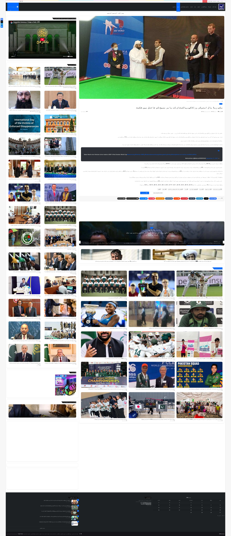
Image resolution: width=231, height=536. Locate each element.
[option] (151, 233)
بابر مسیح (208, 189)
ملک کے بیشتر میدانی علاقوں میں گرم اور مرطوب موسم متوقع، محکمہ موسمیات (61, 133)
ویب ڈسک (220, 111)
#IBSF (142, 154)
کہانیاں (25, 533)
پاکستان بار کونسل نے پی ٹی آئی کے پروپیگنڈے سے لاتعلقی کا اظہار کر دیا (56, 511)
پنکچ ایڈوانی (193, 189)
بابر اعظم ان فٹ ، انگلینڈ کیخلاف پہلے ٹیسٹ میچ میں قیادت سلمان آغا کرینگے (159, 358)
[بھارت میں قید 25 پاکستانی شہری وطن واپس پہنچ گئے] (24, 146)
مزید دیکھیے (42, 528)
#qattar (165, 154)
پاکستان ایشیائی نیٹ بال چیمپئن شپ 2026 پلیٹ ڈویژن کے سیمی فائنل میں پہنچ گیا (110, 419)
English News (20, 533)
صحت (195, 6)
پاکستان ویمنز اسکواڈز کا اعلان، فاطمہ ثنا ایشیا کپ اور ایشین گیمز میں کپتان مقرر (205, 388)
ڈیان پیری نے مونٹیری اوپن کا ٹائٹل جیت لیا (166, 297)
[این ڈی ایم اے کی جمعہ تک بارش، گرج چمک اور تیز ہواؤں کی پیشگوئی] (24, 238)
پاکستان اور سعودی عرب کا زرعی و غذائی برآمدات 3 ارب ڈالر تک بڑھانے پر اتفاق (24, 86)
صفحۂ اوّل (214, 6)
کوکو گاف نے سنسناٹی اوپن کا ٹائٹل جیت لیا (118, 328)
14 (211, 507)
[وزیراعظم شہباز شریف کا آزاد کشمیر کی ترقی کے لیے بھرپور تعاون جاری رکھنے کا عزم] (24, 353)
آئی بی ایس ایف (217, 189)
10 (179, 505)
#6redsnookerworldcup (151, 154)
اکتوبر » (219, 515)
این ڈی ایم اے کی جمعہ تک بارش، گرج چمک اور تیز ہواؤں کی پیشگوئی (27, 247)
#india (169, 154)
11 (169, 505)
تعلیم (198, 6)
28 (211, 512)
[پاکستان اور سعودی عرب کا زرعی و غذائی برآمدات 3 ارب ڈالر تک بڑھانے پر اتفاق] (24, 76)
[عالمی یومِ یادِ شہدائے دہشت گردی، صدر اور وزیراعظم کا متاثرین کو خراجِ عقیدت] (74, 523)
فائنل (164, 189)
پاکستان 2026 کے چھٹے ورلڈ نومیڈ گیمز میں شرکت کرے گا (116, 358)
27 (220, 512)
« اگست (223, 515)
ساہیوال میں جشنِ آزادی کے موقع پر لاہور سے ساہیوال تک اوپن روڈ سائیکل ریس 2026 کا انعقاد (204, 419)
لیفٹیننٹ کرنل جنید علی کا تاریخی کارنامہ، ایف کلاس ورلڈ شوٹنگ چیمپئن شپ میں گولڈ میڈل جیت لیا (155, 388)
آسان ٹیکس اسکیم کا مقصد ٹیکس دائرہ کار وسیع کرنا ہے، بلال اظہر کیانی (62, 178)
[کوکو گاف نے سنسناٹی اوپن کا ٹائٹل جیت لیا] (104, 314)
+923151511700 (148, 504)
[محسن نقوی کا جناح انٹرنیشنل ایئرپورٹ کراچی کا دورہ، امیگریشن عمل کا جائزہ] (60, 285)
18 (169, 507)
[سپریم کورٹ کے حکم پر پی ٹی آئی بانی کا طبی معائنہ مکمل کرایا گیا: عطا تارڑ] (74, 518)
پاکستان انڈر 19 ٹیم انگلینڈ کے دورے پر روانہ (117, 297)
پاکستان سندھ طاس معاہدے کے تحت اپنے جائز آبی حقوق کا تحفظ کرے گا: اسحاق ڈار (60, 363)
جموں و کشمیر (63, 533)
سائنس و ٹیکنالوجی (185, 6)
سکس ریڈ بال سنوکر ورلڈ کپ (175, 189)
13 (220, 507)
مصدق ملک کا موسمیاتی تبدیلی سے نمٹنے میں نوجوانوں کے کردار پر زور (26, 340)
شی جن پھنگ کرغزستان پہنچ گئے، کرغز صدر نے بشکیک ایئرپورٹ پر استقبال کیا (61, 109)
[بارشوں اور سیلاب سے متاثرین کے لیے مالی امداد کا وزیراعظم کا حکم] (74, 502)
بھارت (201, 189)
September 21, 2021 (212, 158)
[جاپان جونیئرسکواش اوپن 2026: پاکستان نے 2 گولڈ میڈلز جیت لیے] (199, 344)
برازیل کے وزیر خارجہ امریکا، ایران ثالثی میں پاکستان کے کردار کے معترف (55, 505)
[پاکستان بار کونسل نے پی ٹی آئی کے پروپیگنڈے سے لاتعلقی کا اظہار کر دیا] (74, 512)
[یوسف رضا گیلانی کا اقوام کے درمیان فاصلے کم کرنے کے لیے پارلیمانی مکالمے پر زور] (24, 169)
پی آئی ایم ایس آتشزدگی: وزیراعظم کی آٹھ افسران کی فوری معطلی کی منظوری (25, 225)
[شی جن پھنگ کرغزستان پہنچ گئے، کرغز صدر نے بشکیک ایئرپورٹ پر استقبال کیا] (60, 100)
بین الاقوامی (204, 6)
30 (191, 512)
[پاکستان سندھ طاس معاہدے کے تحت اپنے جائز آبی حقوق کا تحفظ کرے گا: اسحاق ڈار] (60, 353)
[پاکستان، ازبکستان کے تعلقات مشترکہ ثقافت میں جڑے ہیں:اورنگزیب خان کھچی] (60, 192)
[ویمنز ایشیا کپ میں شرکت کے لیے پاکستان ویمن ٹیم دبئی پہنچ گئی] (152, 314)
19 (158, 507)
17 (179, 507)
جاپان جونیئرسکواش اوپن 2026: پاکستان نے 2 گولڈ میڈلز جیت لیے (209, 358)
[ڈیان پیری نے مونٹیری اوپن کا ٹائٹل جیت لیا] (152, 284)
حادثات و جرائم (53, 533)
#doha (160, 154)
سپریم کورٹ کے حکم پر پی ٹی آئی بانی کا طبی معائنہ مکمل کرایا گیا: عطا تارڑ (55, 516)
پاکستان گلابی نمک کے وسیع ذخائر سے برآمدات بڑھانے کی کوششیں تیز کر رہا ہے (61, 317)
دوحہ (186, 189)
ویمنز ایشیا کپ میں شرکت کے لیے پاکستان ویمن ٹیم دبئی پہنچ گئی (162, 328)
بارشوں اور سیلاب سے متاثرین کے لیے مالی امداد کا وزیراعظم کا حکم (57, 500)
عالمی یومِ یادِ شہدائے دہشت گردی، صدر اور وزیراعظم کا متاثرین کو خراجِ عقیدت (55, 521)
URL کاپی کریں (145, 192)
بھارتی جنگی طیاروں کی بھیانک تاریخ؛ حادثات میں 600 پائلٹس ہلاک (151, 233)
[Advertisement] (152, 121)
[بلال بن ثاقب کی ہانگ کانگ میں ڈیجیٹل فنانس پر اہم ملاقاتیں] (24, 308)
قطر (159, 189)
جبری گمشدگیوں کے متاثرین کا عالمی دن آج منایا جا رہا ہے (28, 133)
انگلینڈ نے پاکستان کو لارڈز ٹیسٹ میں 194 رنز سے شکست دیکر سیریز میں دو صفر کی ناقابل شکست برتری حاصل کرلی (200, 297)
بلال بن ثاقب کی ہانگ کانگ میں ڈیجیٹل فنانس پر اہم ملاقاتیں (190, 1)
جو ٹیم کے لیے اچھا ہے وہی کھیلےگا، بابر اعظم (213, 328)
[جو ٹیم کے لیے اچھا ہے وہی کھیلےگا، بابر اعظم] (199, 314)
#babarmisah (131, 154)
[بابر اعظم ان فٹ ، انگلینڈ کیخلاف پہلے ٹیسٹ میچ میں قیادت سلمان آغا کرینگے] (152, 344)
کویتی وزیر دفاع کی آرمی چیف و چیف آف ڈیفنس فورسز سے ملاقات (59, 416)
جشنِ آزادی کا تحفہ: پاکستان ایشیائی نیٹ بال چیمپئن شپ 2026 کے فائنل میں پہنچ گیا (158, 419)
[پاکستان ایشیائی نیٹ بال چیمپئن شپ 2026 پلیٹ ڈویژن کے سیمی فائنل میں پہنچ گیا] (104, 405)
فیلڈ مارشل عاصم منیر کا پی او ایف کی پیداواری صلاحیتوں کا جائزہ (63, 340)
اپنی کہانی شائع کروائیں (12, 533)
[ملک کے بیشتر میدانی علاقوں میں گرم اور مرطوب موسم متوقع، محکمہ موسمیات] (60, 124)
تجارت (191, 6)
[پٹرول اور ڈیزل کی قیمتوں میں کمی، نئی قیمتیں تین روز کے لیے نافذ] (24, 261)
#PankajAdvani (175, 154)
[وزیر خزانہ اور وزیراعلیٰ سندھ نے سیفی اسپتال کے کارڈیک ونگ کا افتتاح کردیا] (60, 146)
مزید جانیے (149, 505)
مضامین (174, 6)
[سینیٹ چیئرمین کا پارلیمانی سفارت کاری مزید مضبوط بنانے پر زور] (24, 285)
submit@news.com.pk (147, 502)
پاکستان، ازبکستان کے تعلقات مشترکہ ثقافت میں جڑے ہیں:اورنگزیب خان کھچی (61, 202)
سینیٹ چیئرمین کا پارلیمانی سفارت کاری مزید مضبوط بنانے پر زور (27, 295)
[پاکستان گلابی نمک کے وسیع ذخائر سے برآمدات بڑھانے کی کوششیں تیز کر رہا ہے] (60, 308)
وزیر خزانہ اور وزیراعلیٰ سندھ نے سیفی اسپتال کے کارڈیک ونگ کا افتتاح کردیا (60, 156)
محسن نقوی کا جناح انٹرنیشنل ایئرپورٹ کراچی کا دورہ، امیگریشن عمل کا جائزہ (60, 295)
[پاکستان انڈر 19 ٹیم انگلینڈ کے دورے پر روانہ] (104, 284)
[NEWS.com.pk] (221, 7)
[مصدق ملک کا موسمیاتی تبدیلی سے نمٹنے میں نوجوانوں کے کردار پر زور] (24, 330)
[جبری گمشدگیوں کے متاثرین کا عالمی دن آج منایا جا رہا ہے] (24, 124)
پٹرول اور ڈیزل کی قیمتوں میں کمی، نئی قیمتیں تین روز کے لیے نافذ (26, 271)
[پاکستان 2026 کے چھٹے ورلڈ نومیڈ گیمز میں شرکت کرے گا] (104, 344)
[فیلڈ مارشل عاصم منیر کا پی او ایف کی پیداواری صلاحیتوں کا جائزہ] (60, 330)
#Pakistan (138, 154)
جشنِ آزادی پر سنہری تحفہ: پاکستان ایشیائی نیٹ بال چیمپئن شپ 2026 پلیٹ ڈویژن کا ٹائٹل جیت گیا (107, 388)
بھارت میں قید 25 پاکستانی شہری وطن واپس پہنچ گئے (30, 156)
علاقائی (58, 533)
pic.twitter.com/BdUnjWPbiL (188, 154)
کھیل (178, 6)
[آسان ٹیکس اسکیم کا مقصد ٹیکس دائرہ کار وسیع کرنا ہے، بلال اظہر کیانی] (60, 169)
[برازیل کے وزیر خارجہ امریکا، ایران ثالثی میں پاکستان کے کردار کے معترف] (74, 507)
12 (158, 505)
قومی (210, 6)
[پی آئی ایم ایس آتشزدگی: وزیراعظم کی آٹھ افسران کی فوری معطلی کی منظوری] (24, 215)
